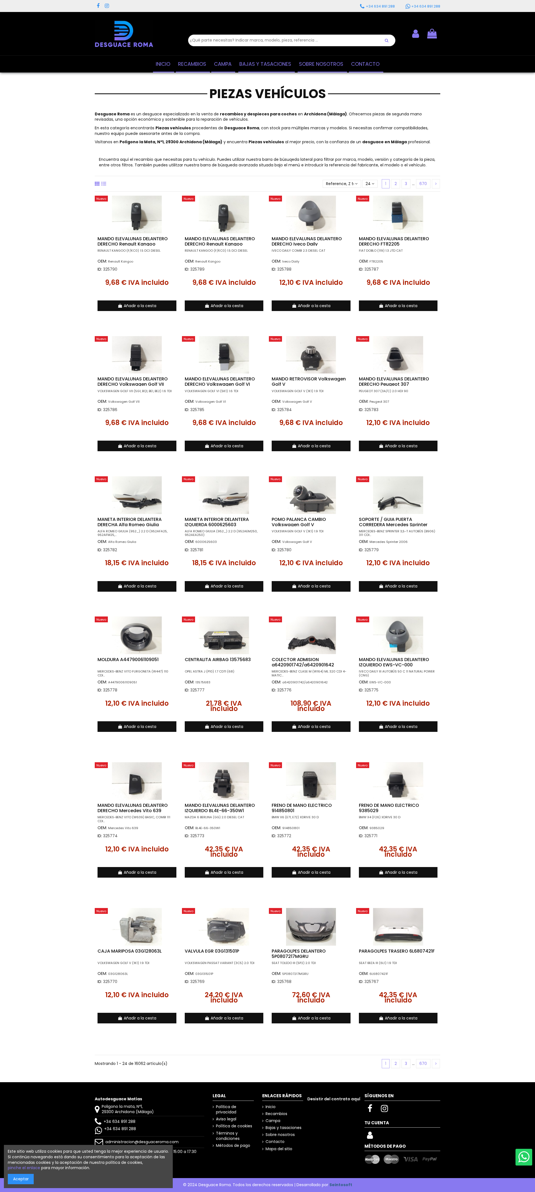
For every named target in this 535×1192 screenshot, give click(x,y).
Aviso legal (226, 1119)
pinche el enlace (24, 1168)
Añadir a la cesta (140, 306)
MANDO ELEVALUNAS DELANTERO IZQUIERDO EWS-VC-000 (394, 662)
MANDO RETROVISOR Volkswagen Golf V (309, 381)
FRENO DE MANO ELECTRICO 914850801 (302, 808)
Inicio (271, 1107)
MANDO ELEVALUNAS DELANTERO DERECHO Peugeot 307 (394, 381)
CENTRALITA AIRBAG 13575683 (218, 659)
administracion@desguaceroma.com (142, 1142)
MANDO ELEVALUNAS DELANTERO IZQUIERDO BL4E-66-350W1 (220, 808)
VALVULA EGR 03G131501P (212, 951)
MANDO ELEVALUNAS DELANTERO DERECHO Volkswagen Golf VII (133, 381)
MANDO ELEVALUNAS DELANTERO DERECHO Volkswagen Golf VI (220, 381)
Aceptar (21, 1179)
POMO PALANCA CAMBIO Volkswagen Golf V (299, 522)
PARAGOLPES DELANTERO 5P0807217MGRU (299, 954)
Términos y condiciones (228, 1136)
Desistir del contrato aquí (333, 1099)
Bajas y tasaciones (283, 1127)
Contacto (275, 1141)
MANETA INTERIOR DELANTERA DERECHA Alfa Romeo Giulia (130, 522)
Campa (273, 1120)
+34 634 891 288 (119, 1121)
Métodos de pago (233, 1145)
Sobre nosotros (280, 1134)
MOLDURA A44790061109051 (128, 659)
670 (423, 183)
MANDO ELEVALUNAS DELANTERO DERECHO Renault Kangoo (133, 241)
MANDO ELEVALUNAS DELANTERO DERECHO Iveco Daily (307, 241)
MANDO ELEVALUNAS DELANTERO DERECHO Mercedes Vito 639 (133, 808)
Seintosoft (340, 1185)
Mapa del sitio (279, 1149)
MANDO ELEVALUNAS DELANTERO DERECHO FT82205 (394, 241)
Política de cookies (234, 1126)
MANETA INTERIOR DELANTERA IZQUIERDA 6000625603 (217, 522)
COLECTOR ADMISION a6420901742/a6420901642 (303, 662)
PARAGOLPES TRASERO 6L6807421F (397, 951)
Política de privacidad (226, 1109)
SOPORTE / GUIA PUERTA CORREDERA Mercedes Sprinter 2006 (393, 524)
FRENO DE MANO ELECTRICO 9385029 (389, 808)
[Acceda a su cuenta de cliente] (369, 1137)
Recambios (276, 1113)
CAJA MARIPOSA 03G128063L (130, 951)
